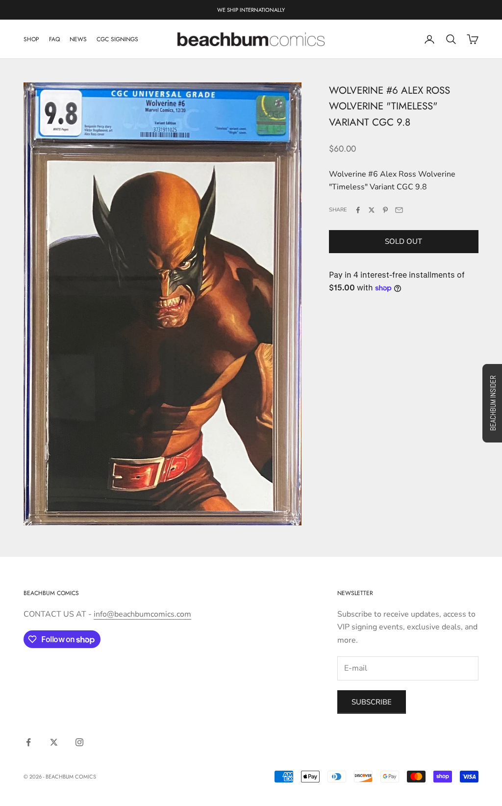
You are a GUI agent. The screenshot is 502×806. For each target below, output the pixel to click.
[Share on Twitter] (372, 210)
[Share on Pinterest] (385, 210)
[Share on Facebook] (358, 210)
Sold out (403, 241)
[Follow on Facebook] (28, 742)
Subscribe (371, 702)
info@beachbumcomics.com (142, 614)
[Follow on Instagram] (79, 742)
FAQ (54, 39)
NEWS (78, 39)
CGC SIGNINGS (117, 39)
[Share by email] (399, 210)
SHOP (31, 39)
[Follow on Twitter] (54, 742)
